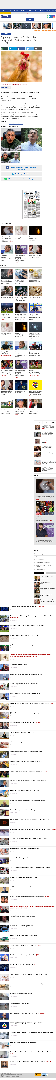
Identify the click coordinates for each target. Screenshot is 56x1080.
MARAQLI (40, 10)
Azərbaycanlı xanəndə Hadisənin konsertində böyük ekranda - (30, 1061)
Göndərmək (39, 573)
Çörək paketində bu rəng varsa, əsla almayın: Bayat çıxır (26, 713)
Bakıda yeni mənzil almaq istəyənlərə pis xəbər (24, 790)
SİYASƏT (16, 10)
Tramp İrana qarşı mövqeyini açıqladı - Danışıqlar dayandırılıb (28, 781)
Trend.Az (33, 13)
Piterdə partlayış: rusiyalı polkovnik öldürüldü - (25, 945)
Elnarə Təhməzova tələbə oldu (19, 664)
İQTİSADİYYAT (23, 10)
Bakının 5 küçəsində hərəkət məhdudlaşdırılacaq (24, 683)
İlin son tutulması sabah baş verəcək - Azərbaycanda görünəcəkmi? (29, 819)
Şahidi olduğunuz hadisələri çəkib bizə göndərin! (22, 179)
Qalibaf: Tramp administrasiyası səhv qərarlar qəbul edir (26, 645)
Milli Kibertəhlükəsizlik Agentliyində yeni (25, 722)
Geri (1, 26)
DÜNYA (34, 10)
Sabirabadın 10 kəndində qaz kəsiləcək (22, 926)
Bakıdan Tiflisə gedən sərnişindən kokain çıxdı (23, 810)
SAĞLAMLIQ (47, 10)
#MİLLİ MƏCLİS (5, 87)
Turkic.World (52, 13)
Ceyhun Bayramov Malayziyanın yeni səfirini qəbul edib (28, 674)
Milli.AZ (6, 16)
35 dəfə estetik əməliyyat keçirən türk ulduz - (25, 955)
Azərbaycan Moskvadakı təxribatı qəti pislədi (24, 877)
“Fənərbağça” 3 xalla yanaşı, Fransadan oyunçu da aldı (26, 1023)
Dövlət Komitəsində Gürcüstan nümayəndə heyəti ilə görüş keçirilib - (32, 703)
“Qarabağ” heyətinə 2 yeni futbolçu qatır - (24, 964)
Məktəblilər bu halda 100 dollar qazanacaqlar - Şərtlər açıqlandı (28, 838)
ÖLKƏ (10, 10)
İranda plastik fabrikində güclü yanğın (21, 993)
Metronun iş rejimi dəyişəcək (19, 858)
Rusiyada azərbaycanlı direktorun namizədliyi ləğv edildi (26, 761)
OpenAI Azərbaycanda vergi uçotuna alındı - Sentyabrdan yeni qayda (31, 1032)
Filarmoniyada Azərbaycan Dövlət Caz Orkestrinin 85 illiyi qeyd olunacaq (31, 984)
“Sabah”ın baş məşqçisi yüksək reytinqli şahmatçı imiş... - (28, 771)
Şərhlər (52, 422)
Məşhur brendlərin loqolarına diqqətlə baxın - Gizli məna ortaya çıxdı (30, 867)
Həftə (45, 422)
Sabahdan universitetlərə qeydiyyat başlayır (23, 1042)
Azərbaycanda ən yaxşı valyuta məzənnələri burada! (45, 30)
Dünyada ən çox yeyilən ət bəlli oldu (20, 742)
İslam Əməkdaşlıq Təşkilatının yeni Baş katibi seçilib (25, 693)
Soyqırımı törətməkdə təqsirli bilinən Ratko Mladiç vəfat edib (27, 800)
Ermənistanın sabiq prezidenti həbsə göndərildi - (27, 1013)
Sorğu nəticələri (50, 573)
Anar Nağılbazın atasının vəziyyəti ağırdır (23, 916)
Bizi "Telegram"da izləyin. (23, 174)
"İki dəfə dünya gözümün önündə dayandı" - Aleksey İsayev (27, 625)
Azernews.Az (39, 13)
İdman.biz (46, 13)
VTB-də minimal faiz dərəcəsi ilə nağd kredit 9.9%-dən (14, 84)
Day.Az (27, 13)
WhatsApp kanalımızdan (16, 124)
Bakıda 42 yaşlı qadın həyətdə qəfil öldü (21, 1003)
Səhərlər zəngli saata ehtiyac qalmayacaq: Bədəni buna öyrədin (28, 974)
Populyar (38, 422)
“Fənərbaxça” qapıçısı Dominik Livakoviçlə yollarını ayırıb (26, 751)
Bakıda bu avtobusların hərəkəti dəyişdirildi (23, 935)
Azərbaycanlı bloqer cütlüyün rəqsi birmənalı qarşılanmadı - (29, 896)
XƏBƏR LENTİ (4, 10)
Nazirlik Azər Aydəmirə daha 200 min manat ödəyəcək (25, 887)
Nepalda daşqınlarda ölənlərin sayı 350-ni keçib (24, 635)
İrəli (55, 26)
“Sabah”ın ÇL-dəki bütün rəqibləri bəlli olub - (27, 606)
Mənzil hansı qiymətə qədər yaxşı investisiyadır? (25, 848)
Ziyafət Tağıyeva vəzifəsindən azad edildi (22, 732)
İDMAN (29, 10)
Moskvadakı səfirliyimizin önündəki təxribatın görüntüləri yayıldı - (33, 829)
